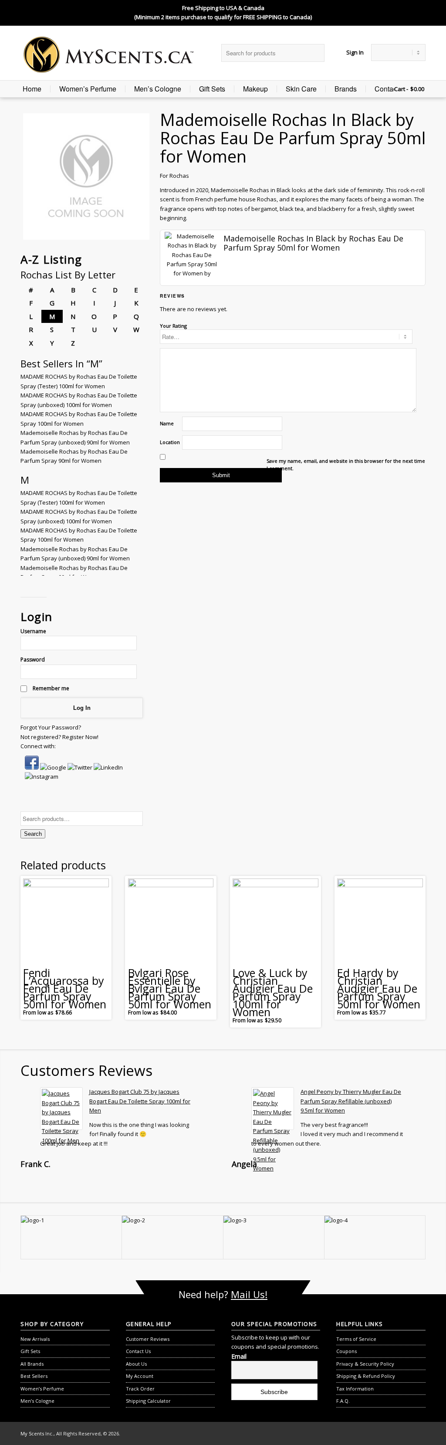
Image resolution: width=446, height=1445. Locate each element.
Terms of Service (356, 1339)
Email (239, 1356)
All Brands (32, 1363)
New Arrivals (35, 1339)
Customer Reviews (147, 1339)
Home (32, 88)
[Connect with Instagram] (41, 776)
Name (167, 423)
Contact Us (392, 88)
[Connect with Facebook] (32, 767)
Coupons (346, 1351)
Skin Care (301, 88)
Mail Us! (249, 1294)
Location (170, 442)
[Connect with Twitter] (81, 767)
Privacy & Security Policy (365, 1363)
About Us (136, 1363)
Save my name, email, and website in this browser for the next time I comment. (346, 464)
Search (33, 834)
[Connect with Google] (54, 767)
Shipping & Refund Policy (365, 1376)
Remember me (50, 688)
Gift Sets (212, 88)
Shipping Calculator (148, 1401)
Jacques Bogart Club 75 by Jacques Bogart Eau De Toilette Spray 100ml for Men (139, 1101)
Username (33, 631)
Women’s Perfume (87, 88)
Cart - (401, 89)
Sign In (355, 52)
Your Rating (173, 325)
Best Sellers (33, 1376)
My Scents (32, 1433)
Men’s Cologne (157, 88)
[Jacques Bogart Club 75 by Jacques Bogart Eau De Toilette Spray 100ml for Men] (61, 1108)
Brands (345, 88)
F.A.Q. (343, 1401)
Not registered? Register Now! (59, 737)
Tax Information (355, 1388)
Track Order (140, 1388)
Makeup (255, 88)
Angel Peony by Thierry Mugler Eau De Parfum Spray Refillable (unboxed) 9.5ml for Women (351, 1101)
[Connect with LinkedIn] (108, 767)
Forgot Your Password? (50, 727)
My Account (139, 1376)
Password (32, 659)
